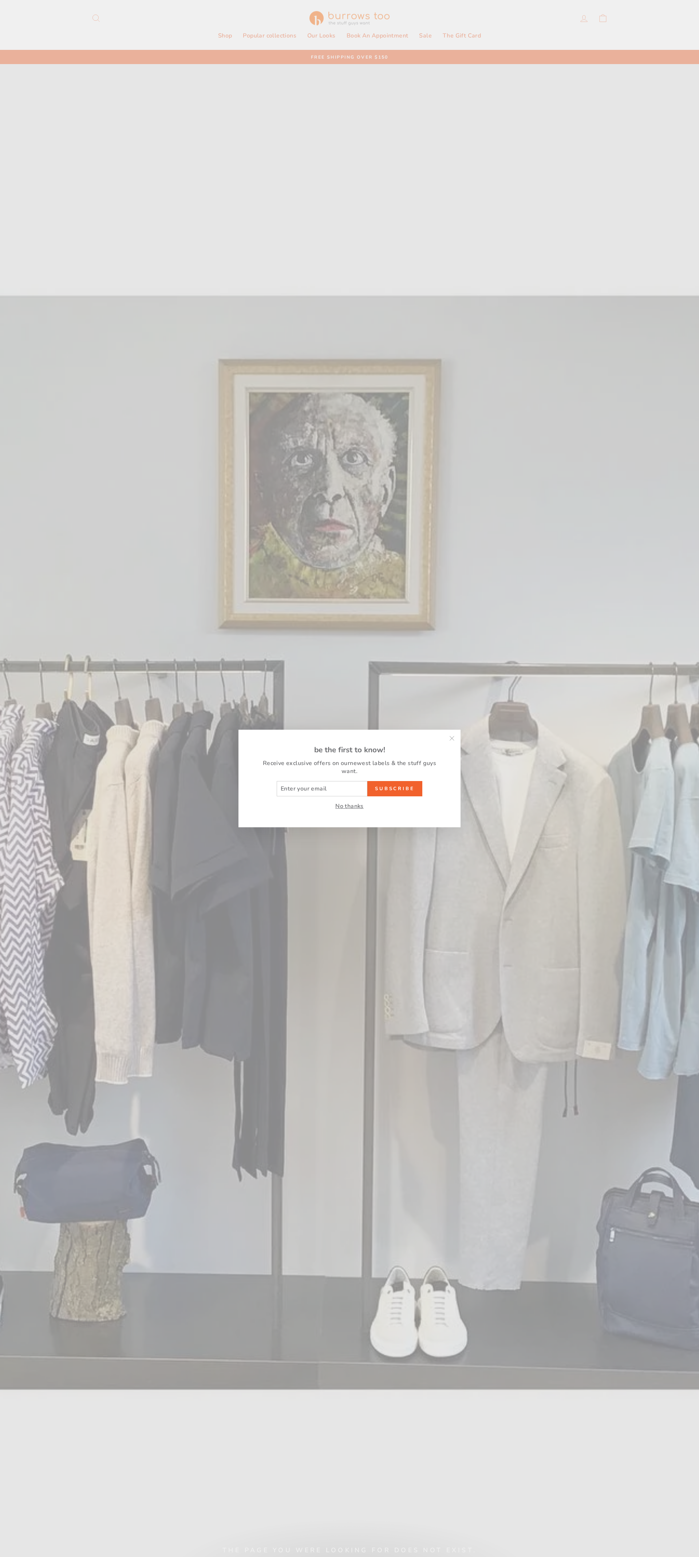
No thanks (349, 806)
